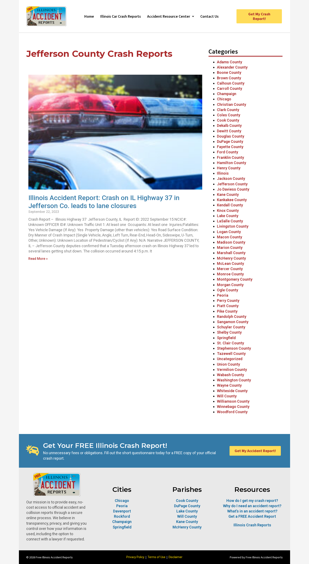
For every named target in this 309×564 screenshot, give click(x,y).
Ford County (227, 152)
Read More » (38, 259)
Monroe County (230, 274)
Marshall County (231, 253)
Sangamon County (232, 322)
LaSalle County (230, 221)
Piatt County (228, 306)
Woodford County (232, 412)
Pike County (227, 311)
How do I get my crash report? (252, 500)
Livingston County (232, 226)
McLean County (231, 263)
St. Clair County (230, 343)
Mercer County (230, 269)
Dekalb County (229, 125)
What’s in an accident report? (252, 511)
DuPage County (230, 141)
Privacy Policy (135, 557)
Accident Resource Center (168, 16)
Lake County (227, 216)
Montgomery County (234, 279)
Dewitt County (229, 131)
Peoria (222, 295)
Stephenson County (234, 348)
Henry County (228, 168)
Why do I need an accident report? (252, 506)
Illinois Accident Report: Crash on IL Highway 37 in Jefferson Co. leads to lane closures (104, 202)
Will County (227, 396)
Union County (228, 364)
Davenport (122, 511)
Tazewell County (231, 353)
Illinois (223, 173)
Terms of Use (156, 557)
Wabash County (230, 375)
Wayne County (229, 385)
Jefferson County (232, 184)
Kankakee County (232, 200)
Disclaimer (175, 557)
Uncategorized (229, 359)
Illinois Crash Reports (252, 525)
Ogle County (227, 290)
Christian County (231, 104)
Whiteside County (232, 391)
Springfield (226, 338)
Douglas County (230, 136)
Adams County (229, 62)
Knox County (228, 210)
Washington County (234, 380)
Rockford (122, 516)
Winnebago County (233, 406)
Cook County (228, 120)
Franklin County (230, 157)
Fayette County (230, 147)
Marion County (230, 247)
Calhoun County (230, 83)
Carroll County (229, 88)
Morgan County (230, 285)
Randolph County (231, 316)
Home (89, 16)
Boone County (229, 72)
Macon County (229, 237)
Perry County (228, 300)
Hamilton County (231, 163)
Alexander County (232, 67)
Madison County (231, 242)
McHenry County (231, 258)
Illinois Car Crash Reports (120, 16)
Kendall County (230, 205)
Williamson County (233, 401)
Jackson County (231, 178)
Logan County (229, 232)
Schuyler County (231, 327)
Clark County (228, 109)
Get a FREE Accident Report (252, 516)
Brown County (229, 78)
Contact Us (209, 16)
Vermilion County (232, 369)
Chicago (224, 99)
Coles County (228, 115)
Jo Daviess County (233, 189)
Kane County (228, 194)
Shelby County (229, 332)
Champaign (226, 94)
